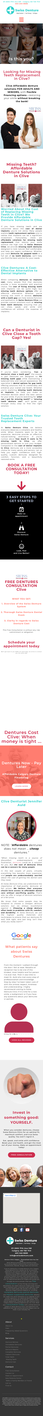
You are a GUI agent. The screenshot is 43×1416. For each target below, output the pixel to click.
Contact (10, 1367)
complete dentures (13, 1292)
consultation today (15, 1305)
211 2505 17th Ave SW (21, 1248)
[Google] (15, 1230)
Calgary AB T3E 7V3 (21, 1251)
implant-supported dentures (19, 1295)
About (9, 1322)
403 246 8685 (21, 1253)
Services (10, 1338)
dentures (17, 862)
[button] (21, 19)
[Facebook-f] (21, 1230)
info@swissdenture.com (21, 1256)
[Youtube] (27, 1230)
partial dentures (30, 1292)
